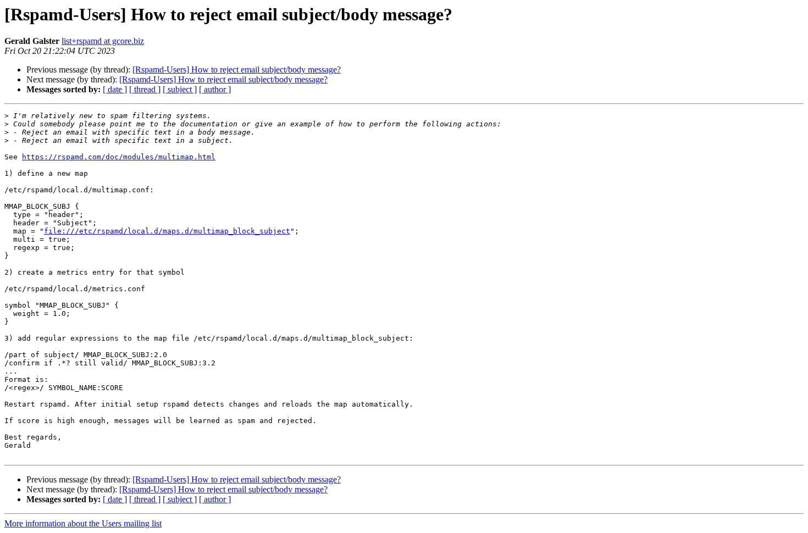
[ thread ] (145, 89)
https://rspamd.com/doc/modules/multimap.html (118, 157)
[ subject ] (180, 89)
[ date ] (115, 89)
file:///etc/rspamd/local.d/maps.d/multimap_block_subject (167, 231)
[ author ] (215, 89)
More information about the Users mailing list (83, 523)
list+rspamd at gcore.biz (103, 41)
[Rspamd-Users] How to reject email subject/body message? (236, 69)
